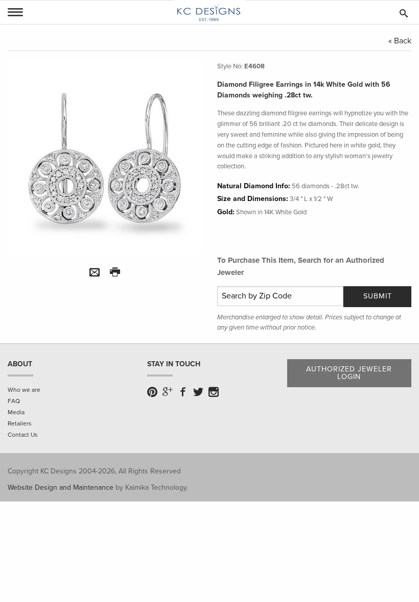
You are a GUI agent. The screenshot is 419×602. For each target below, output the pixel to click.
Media (16, 412)
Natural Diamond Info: (253, 186)
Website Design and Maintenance (60, 487)
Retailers (20, 423)
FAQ (14, 401)
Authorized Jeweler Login (349, 373)
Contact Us (23, 435)
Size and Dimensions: (252, 198)
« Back (399, 41)
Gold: (226, 212)
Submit (377, 296)
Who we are (24, 390)
